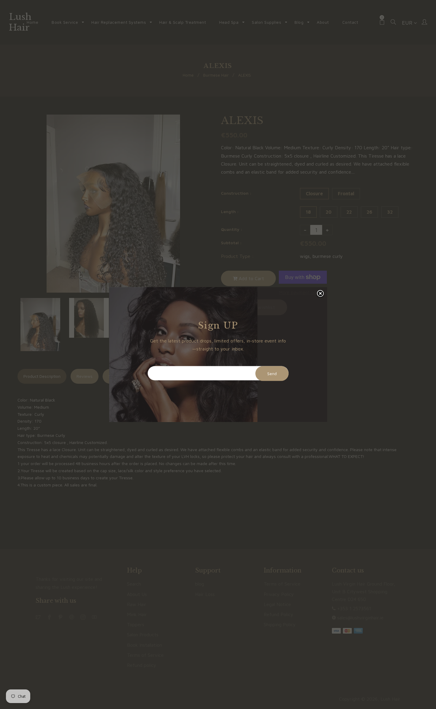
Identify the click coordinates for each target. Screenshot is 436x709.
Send (272, 373)
